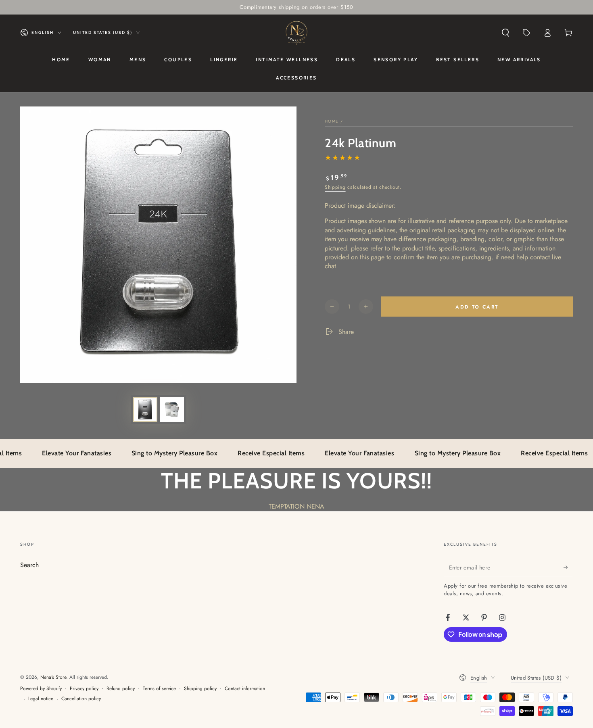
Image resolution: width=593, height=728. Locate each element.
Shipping (335, 187)
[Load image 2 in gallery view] (172, 409)
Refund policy (120, 688)
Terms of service (159, 688)
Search (29, 564)
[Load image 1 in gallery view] (145, 409)
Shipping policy (200, 688)
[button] (505, 33)
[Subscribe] (568, 567)
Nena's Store (53, 677)
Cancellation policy (81, 698)
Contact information (245, 688)
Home (331, 121)
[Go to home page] (296, 32)
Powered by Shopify (41, 688)
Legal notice (40, 698)
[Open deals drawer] (526, 33)
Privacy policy (84, 688)
